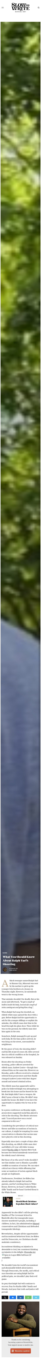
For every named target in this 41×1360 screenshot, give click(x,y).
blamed (36, 1224)
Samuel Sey (14, 968)
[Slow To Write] (20, 7)
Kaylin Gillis (13, 1150)
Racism (5, 953)
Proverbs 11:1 (30, 1252)
